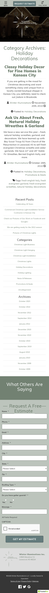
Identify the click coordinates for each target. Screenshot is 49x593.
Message (6, 507)
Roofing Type (8, 485)
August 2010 (24, 352)
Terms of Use (15, 581)
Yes (3, 502)
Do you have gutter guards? (15, 495)
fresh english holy (31, 180)
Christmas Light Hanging (24, 250)
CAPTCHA (6, 522)
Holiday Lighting (24, 273)
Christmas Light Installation (24, 256)
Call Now (42, 5)
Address (6, 443)
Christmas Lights (24, 261)
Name (5, 411)
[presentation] (21, 529)
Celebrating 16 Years (24, 204)
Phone (5, 422)
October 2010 (24, 341)
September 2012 (24, 318)
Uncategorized (24, 290)
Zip (4, 474)
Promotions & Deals (35, 174)
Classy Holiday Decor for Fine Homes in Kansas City (25, 70)
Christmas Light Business (24, 244)
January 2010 (24, 358)
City (4, 453)
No (11, 502)
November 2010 (24, 335)
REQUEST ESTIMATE (24, 3)
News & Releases (24, 278)
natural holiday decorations (31, 186)
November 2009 (24, 363)
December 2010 (24, 329)
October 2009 (24, 369)
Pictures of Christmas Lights (24, 233)
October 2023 (24, 301)
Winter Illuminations (20, 102)
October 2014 (24, 307)
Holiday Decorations (35, 111)
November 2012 (24, 312)
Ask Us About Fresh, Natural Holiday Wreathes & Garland (24, 121)
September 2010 (24, 346)
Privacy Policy (26, 581)
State (5, 464)
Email (5, 432)
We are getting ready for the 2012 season (24, 227)
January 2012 (24, 324)
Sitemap (35, 581)
